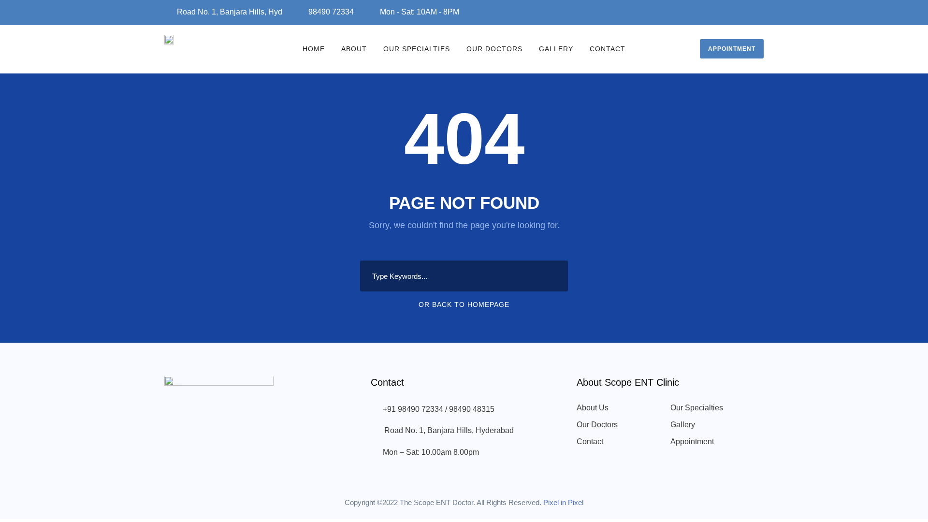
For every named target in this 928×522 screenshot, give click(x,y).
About (354, 49)
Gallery (556, 49)
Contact (607, 49)
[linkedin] (720, 11)
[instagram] (761, 11)
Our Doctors (494, 49)
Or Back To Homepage (464, 304)
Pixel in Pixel (563, 502)
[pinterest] (734, 11)
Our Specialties (416, 49)
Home (314, 49)
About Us (593, 408)
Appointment (731, 48)
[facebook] (707, 11)
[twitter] (747, 11)
